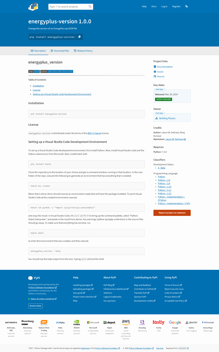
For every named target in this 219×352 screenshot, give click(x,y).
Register (176, 6)
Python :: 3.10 (164, 186)
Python (161, 176)
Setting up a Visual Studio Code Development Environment (62, 94)
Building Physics (167, 118)
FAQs (75, 300)
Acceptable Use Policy (175, 300)
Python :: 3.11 (164, 190)
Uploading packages (82, 289)
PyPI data (159, 89)
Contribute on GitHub (144, 289)
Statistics (108, 292)
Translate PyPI (140, 292)
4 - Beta (161, 168)
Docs (154, 6)
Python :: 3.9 (164, 183)
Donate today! (35, 305)
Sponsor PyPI (140, 296)
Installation (38, 86)
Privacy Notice (171, 296)
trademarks (85, 348)
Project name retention (83, 296)
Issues (160, 71)
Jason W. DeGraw (174, 139)
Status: (42, 299)
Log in (164, 6)
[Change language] (187, 6)
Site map (159, 348)
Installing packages (81, 285)
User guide (78, 292)
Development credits (143, 300)
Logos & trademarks (112, 296)
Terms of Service (172, 285)
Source (160, 76)
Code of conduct (172, 292)
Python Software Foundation (41, 287)
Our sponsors (110, 300)
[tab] (38, 51)
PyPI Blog (108, 285)
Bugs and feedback (142, 285)
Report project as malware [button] (172, 212)
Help (144, 6)
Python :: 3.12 (164, 193)
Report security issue (174, 289)
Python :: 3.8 (164, 180)
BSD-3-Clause (94, 133)
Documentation (165, 66)
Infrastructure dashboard (115, 289)
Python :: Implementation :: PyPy (174, 203)
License (36, 90)
